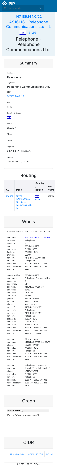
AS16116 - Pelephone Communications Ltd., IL (28, 24)
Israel (31, 32)
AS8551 (9, 196)
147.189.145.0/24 (35, 454)
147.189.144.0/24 (16, 454)
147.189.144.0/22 (28, 17)
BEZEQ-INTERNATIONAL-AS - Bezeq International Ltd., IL (24, 202)
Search (40, 8)
